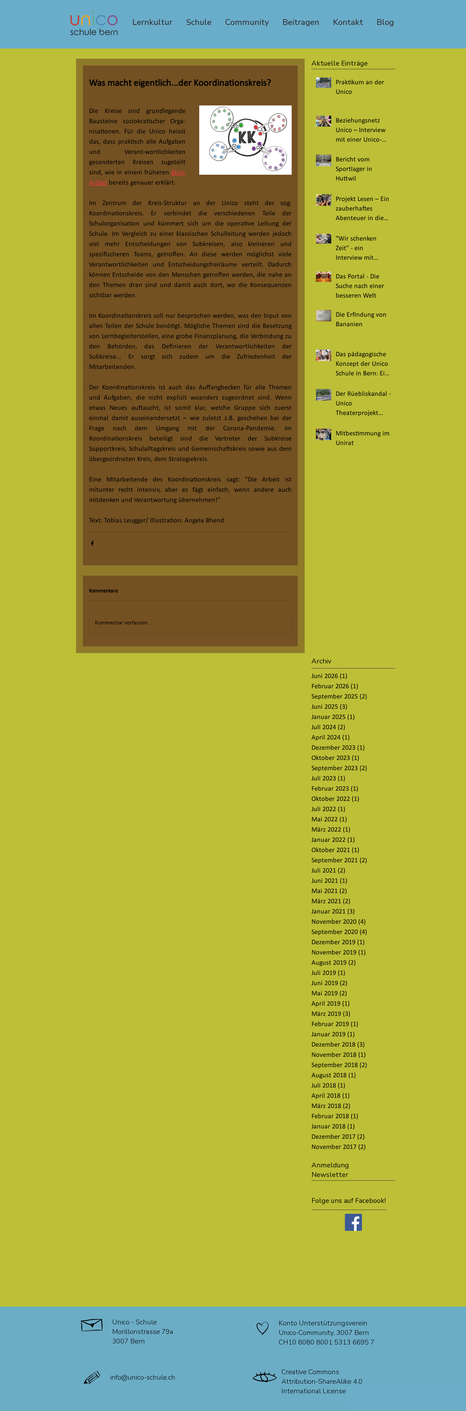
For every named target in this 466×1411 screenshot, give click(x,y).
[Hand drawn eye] (264, 1377)
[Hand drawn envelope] (92, 1323)
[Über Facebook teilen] (92, 543)
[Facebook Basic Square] (353, 1222)
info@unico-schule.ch (142, 1377)
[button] (347, 1165)
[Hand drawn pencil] (92, 1377)
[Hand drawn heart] (262, 1328)
